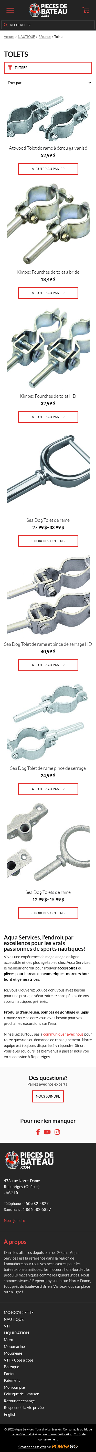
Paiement (12, 1380)
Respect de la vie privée (24, 1407)
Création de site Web (32, 1446)
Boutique (11, 1367)
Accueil (9, 37)
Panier (9, 1374)
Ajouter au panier (48, 169)
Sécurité (45, 37)
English (10, 1414)
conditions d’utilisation (57, 1434)
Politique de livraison (21, 1394)
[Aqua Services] (48, 10)
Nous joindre (48, 1096)
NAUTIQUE (26, 37)
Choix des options (48, 541)
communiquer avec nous (63, 1034)
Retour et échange (19, 1401)
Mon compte (14, 1387)
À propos (15, 1242)
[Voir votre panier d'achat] (86, 10)
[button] (10, 10)
